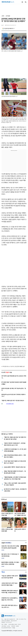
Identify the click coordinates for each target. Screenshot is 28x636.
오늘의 (6, 543)
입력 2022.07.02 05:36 (10, 25)
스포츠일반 (8, 16)
